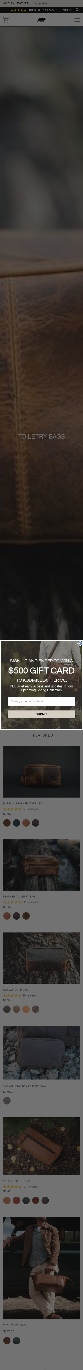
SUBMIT (41, 714)
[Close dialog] (80, 643)
